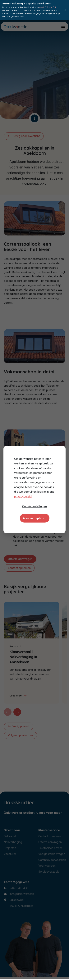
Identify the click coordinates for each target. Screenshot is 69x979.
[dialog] (34, 489)
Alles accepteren (34, 518)
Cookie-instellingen (34, 506)
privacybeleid (23, 496)
